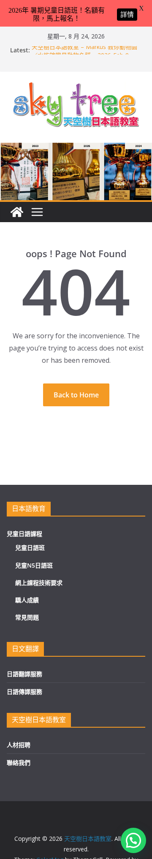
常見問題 (27, 617)
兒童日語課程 (24, 534)
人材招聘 (18, 745)
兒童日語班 (30, 548)
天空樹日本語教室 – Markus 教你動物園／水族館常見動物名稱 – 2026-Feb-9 (84, 53)
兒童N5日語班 (34, 565)
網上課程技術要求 (38, 583)
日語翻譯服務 (24, 674)
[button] (133, 840)
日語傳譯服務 (24, 692)
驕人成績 (27, 600)
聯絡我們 (18, 762)
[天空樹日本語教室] (17, 212)
